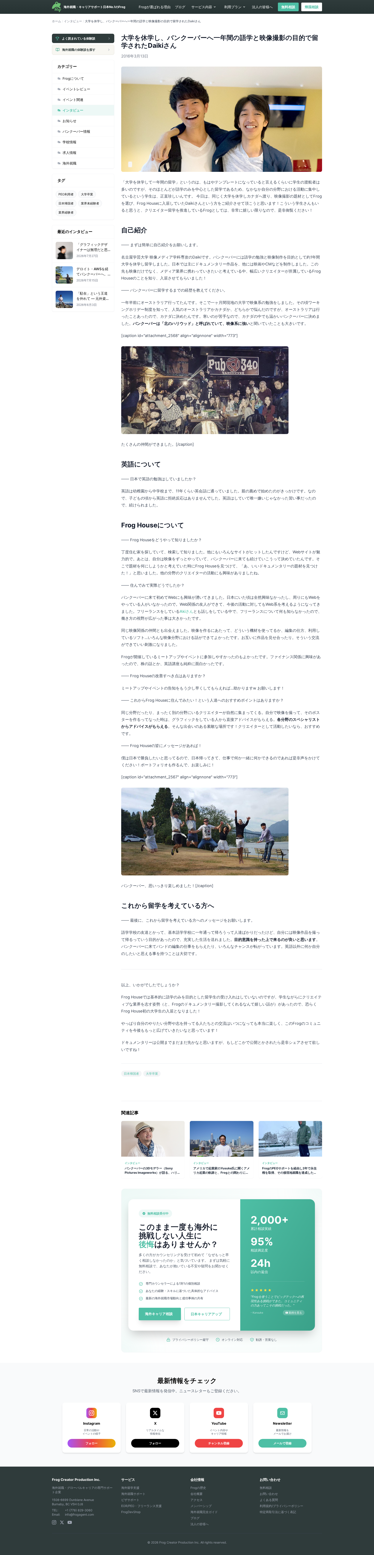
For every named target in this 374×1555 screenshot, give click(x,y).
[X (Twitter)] (62, 1522)
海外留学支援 (130, 1488)
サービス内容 (201, 7)
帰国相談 (312, 7)
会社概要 (196, 1494)
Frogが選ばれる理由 (155, 7)
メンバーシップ (201, 1506)
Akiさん (186, 611)
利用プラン (233, 7)
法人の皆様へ (262, 7)
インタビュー (73, 21)
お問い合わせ (269, 1494)
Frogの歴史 (198, 1488)
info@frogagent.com (79, 1514)
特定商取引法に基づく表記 (278, 1512)
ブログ (180, 7)
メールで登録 (282, 1443)
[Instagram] (54, 1522)
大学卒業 (87, 194)
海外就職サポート (133, 1494)
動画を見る (295, 1312)
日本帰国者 (66, 203)
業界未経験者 (90, 203)
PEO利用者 (66, 194)
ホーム (56, 21)
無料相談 (288, 7)
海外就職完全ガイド (204, 1512)
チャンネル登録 (218, 1443)
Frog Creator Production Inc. (76, 1479)
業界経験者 (66, 212)
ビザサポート (130, 1500)
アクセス (196, 1500)
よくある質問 (269, 1500)
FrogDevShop (131, 1512)
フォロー (155, 1443)
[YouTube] (70, 1522)
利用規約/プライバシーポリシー (281, 1506)
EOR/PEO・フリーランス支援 (141, 1506)
